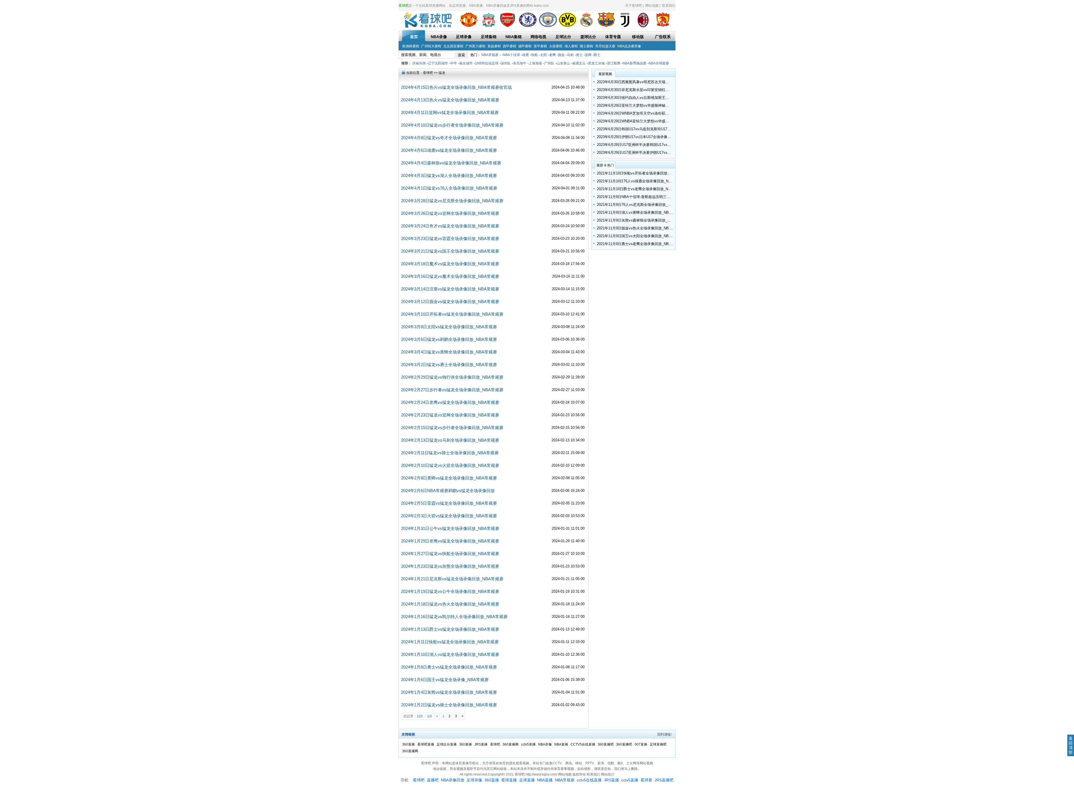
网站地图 (652, 6)
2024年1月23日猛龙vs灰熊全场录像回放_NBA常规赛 (450, 566)
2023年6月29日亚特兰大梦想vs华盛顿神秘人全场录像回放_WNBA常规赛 (656, 105)
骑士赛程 (586, 46)
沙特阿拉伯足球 (486, 63)
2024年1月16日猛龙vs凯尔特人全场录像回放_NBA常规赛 (454, 616)
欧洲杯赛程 (410, 46)
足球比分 (563, 36)
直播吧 (433, 780)
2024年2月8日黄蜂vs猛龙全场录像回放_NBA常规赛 (449, 478)
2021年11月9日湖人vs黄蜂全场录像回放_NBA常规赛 (639, 212)
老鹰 (552, 55)
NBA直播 (561, 744)
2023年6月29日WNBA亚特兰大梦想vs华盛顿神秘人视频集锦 (645, 121)
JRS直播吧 (663, 780)
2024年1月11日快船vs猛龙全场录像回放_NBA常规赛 (450, 641)
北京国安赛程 (453, 46)
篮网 (588, 55)
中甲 (453, 63)
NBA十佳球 (511, 55)
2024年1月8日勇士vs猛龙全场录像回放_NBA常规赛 (449, 667)
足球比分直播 (447, 744)
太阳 (543, 55)
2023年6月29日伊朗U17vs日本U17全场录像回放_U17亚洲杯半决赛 (651, 137)
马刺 (570, 55)
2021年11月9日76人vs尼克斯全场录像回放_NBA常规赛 (641, 204)
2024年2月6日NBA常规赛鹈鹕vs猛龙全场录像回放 (448, 490)
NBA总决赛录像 (629, 46)
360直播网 (511, 744)
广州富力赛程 (475, 46)
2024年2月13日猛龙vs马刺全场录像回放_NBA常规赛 (450, 440)
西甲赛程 (509, 46)
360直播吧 (606, 744)
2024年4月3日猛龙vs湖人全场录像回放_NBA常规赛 (449, 175)
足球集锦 (488, 36)
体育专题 (613, 36)
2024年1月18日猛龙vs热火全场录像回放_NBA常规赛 (450, 604)
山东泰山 (563, 63)
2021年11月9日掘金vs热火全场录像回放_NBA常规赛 (639, 228)
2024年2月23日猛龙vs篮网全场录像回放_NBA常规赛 (450, 415)
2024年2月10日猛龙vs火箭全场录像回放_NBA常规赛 (450, 465)
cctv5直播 (528, 744)
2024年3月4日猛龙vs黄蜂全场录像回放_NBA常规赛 (449, 352)
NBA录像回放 (452, 780)
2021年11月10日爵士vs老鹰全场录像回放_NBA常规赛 (640, 189)
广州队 (549, 63)
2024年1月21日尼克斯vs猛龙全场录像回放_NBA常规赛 (452, 578)
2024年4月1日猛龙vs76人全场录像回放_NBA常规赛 (449, 188)
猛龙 (442, 73)
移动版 (638, 36)
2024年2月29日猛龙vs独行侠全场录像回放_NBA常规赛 (452, 377)
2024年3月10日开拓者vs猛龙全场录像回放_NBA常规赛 (452, 314)
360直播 (409, 744)
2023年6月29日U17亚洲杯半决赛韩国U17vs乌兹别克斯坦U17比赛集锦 (653, 145)
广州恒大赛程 (431, 46)
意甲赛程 (540, 46)
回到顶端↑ (664, 734)
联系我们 (668, 6)
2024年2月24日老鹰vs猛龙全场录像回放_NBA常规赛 (450, 402)
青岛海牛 (519, 63)
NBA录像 (439, 36)
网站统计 (607, 774)
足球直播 (527, 780)
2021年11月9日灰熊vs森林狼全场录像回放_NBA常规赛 (641, 220)
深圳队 (506, 63)
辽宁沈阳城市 (438, 63)
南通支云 (579, 63)
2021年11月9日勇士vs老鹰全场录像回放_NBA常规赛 (639, 244)
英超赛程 (494, 46)
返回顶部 (1071, 745)
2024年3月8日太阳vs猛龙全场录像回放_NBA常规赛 (449, 326)
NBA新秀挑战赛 (634, 63)
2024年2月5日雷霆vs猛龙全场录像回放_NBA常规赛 (449, 503)
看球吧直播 (426, 744)
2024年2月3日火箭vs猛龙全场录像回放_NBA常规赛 (449, 515)
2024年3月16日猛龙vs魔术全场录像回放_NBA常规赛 (450, 276)
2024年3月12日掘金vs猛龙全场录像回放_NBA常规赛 (450, 301)
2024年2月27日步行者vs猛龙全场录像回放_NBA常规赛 (452, 389)
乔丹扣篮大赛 (605, 46)
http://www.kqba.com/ (542, 774)
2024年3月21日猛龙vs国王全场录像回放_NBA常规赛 (450, 251)
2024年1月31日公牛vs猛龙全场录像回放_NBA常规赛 (450, 528)
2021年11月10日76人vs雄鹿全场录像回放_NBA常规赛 (640, 181)
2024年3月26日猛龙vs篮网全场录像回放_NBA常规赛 (450, 213)
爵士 (597, 55)
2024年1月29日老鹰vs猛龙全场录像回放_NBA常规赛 (450, 541)
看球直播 (509, 780)
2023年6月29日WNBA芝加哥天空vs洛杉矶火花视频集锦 (642, 113)
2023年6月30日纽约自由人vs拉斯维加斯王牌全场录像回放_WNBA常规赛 (656, 98)
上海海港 (535, 63)
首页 (414, 36)
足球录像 (464, 36)
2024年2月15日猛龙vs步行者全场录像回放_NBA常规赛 (452, 427)
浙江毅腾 (613, 63)
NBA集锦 (513, 36)
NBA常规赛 (489, 55)
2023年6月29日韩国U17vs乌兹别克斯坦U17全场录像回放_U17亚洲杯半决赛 (658, 129)
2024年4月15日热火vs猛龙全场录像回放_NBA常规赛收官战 (456, 87)
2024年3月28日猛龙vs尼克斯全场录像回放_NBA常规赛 (452, 200)
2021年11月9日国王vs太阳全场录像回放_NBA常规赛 (639, 236)
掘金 (561, 55)
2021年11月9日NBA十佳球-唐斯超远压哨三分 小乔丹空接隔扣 (647, 197)
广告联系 (663, 36)
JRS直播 (481, 744)
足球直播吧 (658, 744)
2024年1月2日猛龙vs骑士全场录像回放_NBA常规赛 (449, 704)
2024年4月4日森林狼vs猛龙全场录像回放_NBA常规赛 (451, 162)
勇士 (579, 55)
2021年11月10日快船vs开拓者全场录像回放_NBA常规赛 (642, 173)
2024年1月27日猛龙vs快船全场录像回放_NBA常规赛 (450, 553)
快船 (534, 55)
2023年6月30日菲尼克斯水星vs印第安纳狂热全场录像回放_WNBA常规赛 (656, 90)
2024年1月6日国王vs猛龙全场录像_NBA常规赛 (445, 679)
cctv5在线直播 (589, 780)
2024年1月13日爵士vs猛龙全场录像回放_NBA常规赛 (450, 629)
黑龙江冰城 (596, 63)
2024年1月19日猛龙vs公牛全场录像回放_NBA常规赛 (450, 591)
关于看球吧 (633, 6)
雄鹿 (525, 55)
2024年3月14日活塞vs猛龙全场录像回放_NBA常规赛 (450, 289)
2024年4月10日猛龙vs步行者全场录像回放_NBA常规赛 (452, 125)
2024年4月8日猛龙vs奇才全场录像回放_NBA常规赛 (449, 137)
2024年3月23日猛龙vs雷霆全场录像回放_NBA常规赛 (450, 238)
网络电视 (538, 36)
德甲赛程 (525, 46)
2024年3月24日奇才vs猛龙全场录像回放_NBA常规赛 (450, 225)
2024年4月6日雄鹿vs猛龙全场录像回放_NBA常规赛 (449, 150)
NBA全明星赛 (659, 63)
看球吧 (428, 73)
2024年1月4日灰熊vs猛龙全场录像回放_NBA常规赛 (449, 692)
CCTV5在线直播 (583, 744)
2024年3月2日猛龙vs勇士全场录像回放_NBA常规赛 (449, 364)
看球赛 (646, 780)
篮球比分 (588, 36)
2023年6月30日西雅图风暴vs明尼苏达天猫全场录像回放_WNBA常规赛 (654, 82)
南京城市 (466, 63)
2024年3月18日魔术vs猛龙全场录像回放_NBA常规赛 (450, 263)
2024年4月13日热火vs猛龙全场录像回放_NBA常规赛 (450, 99)
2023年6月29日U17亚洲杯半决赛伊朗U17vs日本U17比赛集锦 (646, 152)
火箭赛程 (555, 46)
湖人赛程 (571, 46)
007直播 (641, 744)
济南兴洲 (419, 63)
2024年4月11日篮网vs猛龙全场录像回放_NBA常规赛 (450, 112)
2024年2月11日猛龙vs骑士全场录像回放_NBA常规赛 (450, 452)
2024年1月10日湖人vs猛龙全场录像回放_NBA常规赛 (450, 654)
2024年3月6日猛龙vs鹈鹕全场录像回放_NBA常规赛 (449, 339)
